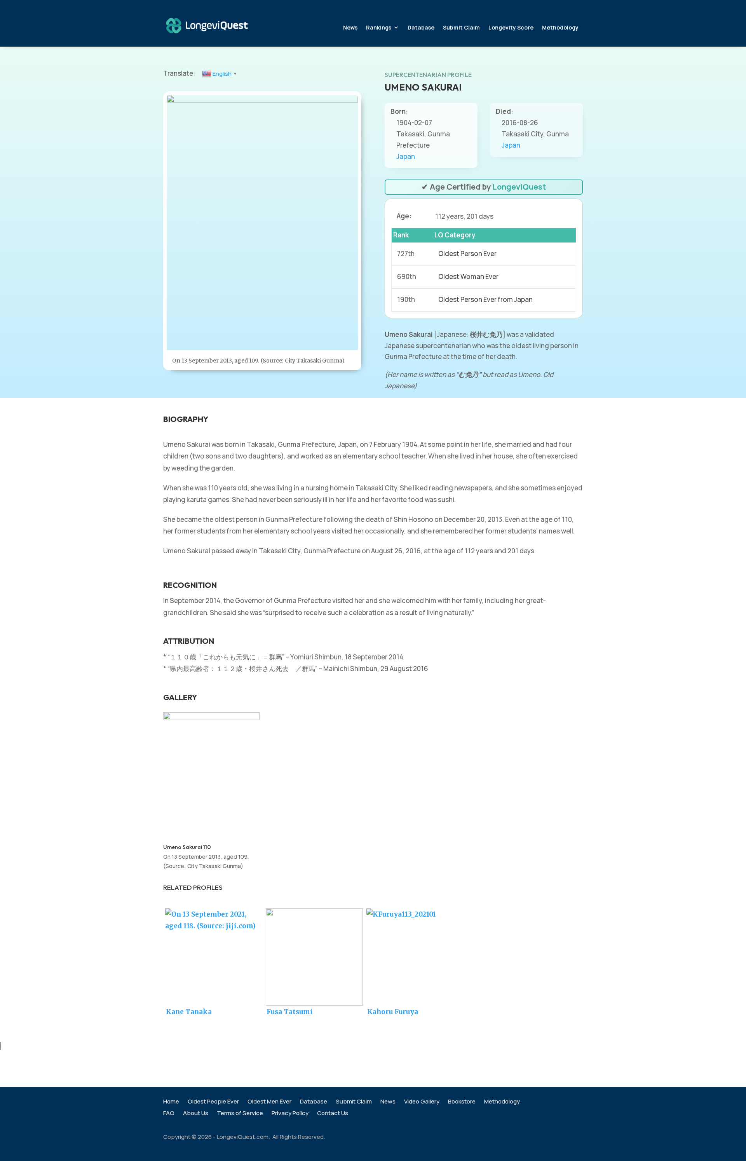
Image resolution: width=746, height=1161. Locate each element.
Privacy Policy (290, 1113)
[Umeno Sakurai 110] (211, 717)
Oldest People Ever (213, 1102)
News (350, 27)
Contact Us (332, 1113)
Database (421, 27)
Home (171, 1102)
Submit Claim (461, 27)
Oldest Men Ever (269, 1102)
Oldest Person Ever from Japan (485, 299)
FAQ (168, 1113)
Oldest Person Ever (467, 253)
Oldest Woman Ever (468, 276)
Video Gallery (421, 1102)
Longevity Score (510, 27)
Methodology (560, 27)
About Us (195, 1113)
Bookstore (462, 1102)
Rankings (378, 27)
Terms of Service (240, 1113)
